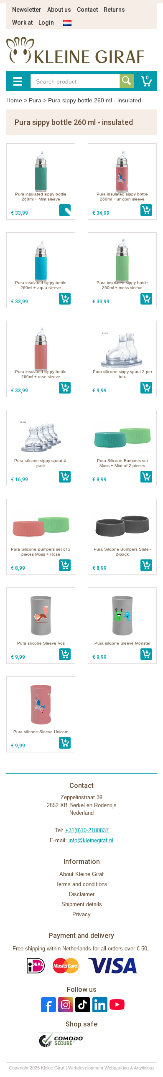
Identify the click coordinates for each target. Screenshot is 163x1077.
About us (59, 9)
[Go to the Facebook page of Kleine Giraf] (47, 1004)
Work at (22, 22)
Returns (114, 9)
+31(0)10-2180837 (87, 830)
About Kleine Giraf (81, 874)
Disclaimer (81, 894)
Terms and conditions (81, 884)
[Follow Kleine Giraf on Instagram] (64, 1004)
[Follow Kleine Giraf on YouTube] (116, 1004)
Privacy (81, 914)
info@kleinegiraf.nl (91, 840)
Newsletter (26, 9)
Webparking (116, 1067)
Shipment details (81, 904)
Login (46, 22)
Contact (87, 9)
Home (14, 100)
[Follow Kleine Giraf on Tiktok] (81, 1004)
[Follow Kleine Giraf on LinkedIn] (98, 1004)
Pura (35, 100)
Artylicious (144, 1067)
